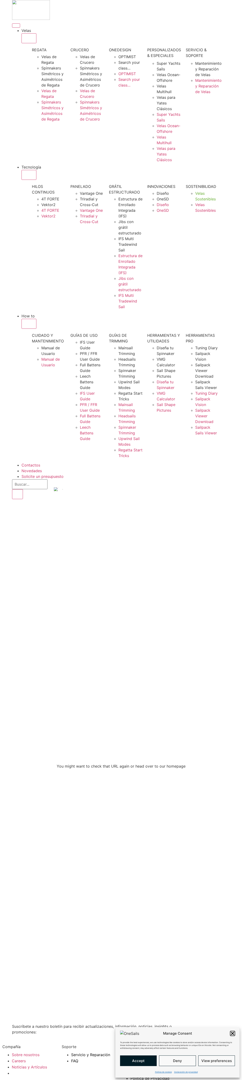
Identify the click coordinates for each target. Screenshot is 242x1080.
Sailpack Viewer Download (204, 371)
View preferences (216, 1060)
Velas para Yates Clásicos (166, 103)
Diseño (163, 193)
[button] (232, 1033)
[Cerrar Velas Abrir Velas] (29, 38)
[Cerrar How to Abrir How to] (29, 324)
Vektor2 (48, 204)
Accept (138, 1060)
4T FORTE (50, 199)
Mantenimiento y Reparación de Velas (208, 69)
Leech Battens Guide (86, 382)
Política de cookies (163, 1072)
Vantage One (91, 193)
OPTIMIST (127, 56)
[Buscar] (17, 494)
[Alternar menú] (16, 25)
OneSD (163, 199)
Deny (177, 1060)
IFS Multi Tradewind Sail (127, 244)
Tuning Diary (206, 348)
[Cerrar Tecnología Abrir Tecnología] (29, 175)
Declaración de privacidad (186, 1072)
